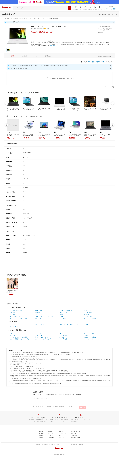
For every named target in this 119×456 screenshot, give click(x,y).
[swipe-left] (6, 103)
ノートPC (33, 18)
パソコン (27, 18)
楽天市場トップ (8, 18)
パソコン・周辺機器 (19, 18)
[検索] (69, 8)
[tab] (12, 56)
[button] (80, 8)
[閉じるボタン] (113, 22)
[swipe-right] (112, 103)
